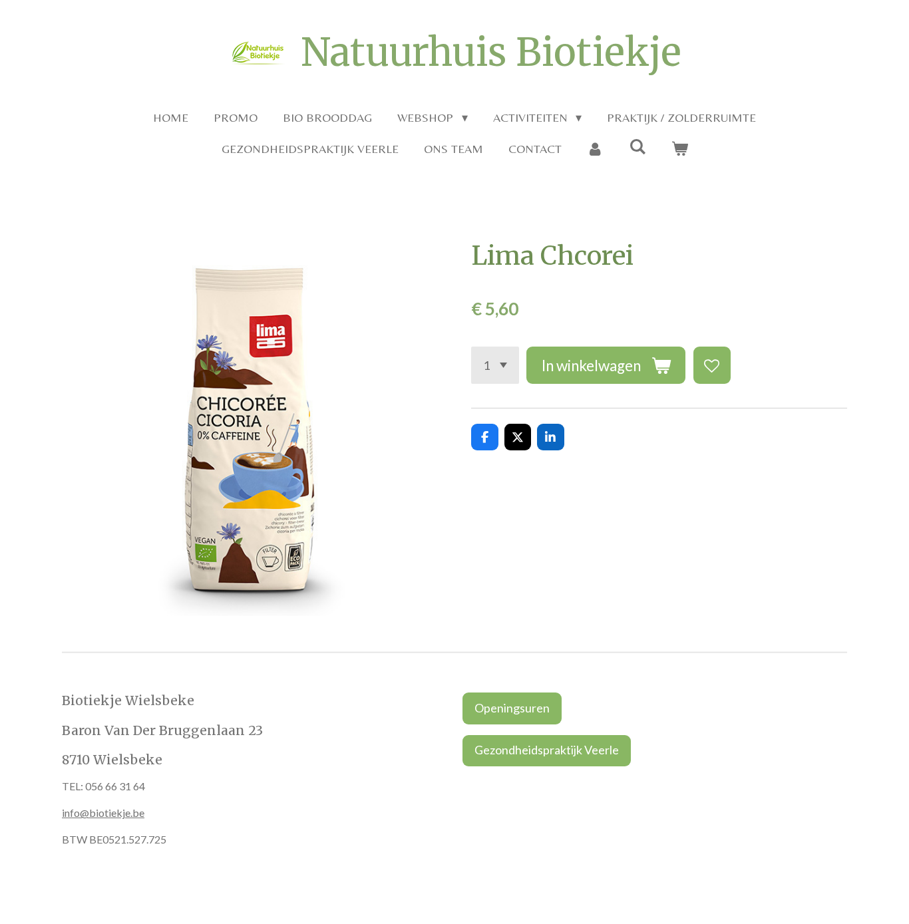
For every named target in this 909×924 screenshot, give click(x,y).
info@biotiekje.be (103, 812)
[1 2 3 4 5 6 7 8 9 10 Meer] (495, 365)
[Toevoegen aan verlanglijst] (712, 365)
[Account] (595, 148)
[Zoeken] (637, 146)
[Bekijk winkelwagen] (679, 148)
